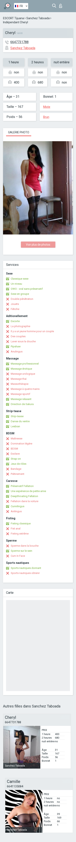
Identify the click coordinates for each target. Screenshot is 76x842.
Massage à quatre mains (25, 388)
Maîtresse (16, 438)
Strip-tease (17, 416)
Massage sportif (20, 394)
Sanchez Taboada (38, 18)
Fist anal (15, 528)
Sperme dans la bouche (25, 545)
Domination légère (21, 443)
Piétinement (17, 473)
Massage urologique (23, 373)
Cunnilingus (17, 506)
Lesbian (15, 426)
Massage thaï (19, 378)
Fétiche (15, 309)
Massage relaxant (21, 399)
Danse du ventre (20, 421)
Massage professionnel (25, 363)
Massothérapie (19, 383)
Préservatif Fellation (22, 486)
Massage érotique (21, 368)
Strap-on (16, 458)
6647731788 (19, 42)
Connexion (61, 4)
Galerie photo (18, 132)
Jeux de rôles (18, 463)
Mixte (46, 107)
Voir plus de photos (38, 244)
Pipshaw (16, 346)
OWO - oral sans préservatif (27, 288)
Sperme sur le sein (21, 550)
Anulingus (16, 351)
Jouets (15, 303)
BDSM (14, 448)
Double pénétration (22, 298)
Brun (46, 117)
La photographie (20, 326)
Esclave (15, 453)
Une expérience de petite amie (28, 491)
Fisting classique (21, 523)
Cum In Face (18, 555)
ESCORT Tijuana (13, 18)
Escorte (15, 321)
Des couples (18, 336)
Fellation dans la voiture (24, 501)
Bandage (16, 468)
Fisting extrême (20, 533)
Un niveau (16, 283)
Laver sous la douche (23, 341)
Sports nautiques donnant (26, 567)
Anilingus (16, 511)
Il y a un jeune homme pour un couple (32, 331)
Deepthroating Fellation (24, 496)
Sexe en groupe (20, 293)
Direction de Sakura (22, 404)
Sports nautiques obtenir (25, 573)
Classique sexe (19, 278)
